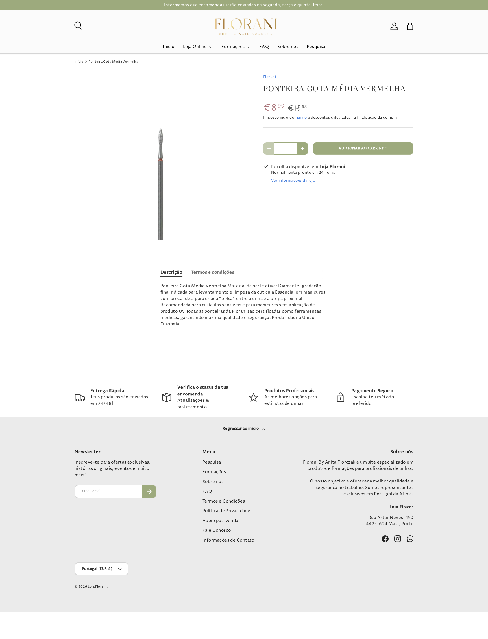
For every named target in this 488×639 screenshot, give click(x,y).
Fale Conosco (216, 530)
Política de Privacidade (226, 511)
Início (169, 47)
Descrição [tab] (171, 272)
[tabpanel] (244, 305)
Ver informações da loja (293, 180)
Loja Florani (97, 586)
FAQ (264, 47)
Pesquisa (316, 47)
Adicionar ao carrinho (363, 148)
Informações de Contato (228, 540)
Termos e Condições (223, 501)
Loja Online (195, 47)
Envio (302, 117)
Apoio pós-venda (220, 521)
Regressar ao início (241, 428)
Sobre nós (287, 47)
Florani (269, 76)
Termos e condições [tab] (212, 272)
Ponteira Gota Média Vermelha (113, 61)
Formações (233, 47)
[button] (410, 26)
